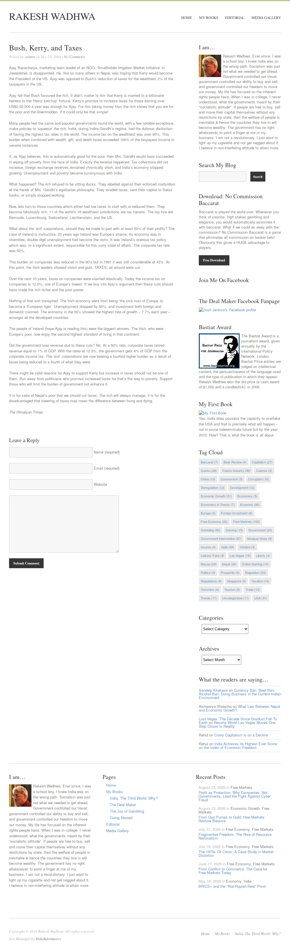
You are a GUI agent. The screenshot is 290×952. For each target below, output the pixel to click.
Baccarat (209, 462)
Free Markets (246, 521)
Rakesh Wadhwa (52, 16)
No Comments (74, 56)
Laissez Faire (212, 555)
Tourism (232, 589)
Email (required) (107, 468)
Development (242, 487)
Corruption (258, 479)
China (208, 479)
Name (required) (107, 452)
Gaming (234, 530)
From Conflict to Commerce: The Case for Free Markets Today (233, 870)
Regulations (211, 581)
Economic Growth (216, 496)
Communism (232, 479)
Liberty (263, 555)
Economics (247, 496)
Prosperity (230, 572)
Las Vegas (240, 555)
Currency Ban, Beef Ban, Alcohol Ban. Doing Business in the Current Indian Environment (240, 693)
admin (30, 56)
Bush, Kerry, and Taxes (45, 47)
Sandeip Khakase (213, 690)
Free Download (214, 260)
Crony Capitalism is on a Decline (241, 735)
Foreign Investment (236, 513)
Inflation (247, 547)
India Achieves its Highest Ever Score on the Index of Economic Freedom (238, 745)
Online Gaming (255, 564)
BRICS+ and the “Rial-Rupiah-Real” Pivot (232, 886)
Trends (209, 598)
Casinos (264, 470)
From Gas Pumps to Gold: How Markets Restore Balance (232, 818)
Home (186, 18)
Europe (208, 513)
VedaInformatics (48, 938)
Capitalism (262, 462)
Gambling (210, 530)
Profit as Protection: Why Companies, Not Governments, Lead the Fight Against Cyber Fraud (235, 796)
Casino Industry (236, 470)
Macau (209, 564)
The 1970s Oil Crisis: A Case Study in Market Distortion (236, 853)
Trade (253, 589)
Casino (209, 470)
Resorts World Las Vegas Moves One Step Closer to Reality (237, 724)
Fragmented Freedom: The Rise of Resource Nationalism (235, 836)
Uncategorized (235, 598)
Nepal (229, 564)
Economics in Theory (218, 504)
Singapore (236, 581)
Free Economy (214, 521)
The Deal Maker (123, 804)
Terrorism (210, 589)
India (227, 547)
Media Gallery (266, 18)
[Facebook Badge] (227, 309)
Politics (208, 572)
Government (260, 530)
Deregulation (213, 487)
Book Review (234, 462)
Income (208, 547)
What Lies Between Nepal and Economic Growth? (239, 708)
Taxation (260, 581)
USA (260, 598)
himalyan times (259, 538)
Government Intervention (221, 538)
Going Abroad (121, 817)
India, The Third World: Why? (134, 798)
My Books (208, 18)
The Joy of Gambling (127, 811)
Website (100, 484)
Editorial (234, 18)
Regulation (255, 572)
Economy (250, 504)
